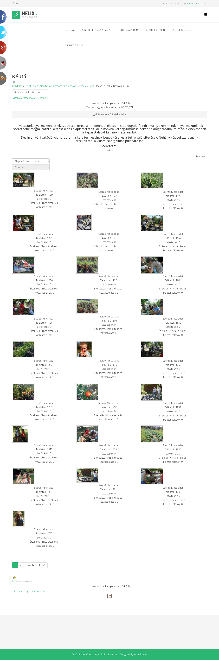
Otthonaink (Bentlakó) (65, 86)
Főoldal (70, 30)
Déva (91, 86)
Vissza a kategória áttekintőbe (29, 98)
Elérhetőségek (74, 45)
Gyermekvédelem (181, 30)
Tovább (29, 565)
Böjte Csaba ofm (128, 30)
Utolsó (41, 565)
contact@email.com (197, 3)
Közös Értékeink (155, 30)
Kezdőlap (17, 86)
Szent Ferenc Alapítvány (95, 30)
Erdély (82, 86)
